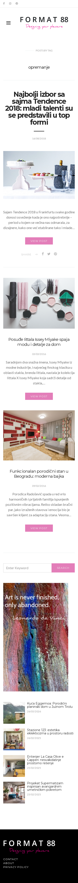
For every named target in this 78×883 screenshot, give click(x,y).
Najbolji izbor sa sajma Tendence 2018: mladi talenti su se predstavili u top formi (39, 108)
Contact (10, 859)
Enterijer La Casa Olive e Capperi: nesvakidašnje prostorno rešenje (45, 760)
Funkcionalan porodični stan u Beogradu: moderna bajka (39, 474)
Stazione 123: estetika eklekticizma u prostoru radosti (50, 731)
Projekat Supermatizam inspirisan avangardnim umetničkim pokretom (45, 786)
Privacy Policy (16, 867)
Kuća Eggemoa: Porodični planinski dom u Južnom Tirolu (50, 705)
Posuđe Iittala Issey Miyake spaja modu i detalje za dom (39, 342)
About (8, 863)
